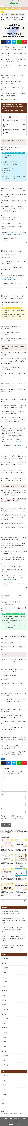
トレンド (4, 1094)
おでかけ (4, 1080)
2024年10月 (5, 1018)
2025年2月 (4, 1000)
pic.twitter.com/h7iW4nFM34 (15, 234)
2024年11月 (5, 1014)
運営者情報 (5, 1118)
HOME (3, 1111)
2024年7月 (4, 1032)
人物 (2, 11)
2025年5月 (4, 986)
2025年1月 (4, 1004)
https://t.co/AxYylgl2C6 (8, 277)
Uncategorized (5, 1075)
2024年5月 (4, 1041)
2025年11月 (5, 963)
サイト (3, 808)
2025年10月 (5, 967)
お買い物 (4, 1085)
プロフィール (14, 1121)
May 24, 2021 (20, 445)
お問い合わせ (23, 1118)
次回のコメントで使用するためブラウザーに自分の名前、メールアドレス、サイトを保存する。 (13, 818)
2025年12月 (5, 958)
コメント (4, 777)
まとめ (5, 132)
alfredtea (14, 3)
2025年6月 (4, 981)
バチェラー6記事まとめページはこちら (14, 8)
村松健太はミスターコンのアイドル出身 (14, 129)
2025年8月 (4, 972)
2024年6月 (4, 1037)
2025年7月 (4, 977)
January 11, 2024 (6, 285)
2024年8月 (4, 1028)
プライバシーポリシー (14, 1118)
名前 (3, 794)
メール (3, 801)
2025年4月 (4, 991)
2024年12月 (5, 1009)
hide (18, 117)
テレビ (3, 1089)
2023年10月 (5, 1065)
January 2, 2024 (6, 240)
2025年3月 (4, 995)
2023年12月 (5, 1055)
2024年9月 (4, 1023)
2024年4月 (4, 1046)
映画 (3, 1103)
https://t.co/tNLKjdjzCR (13, 232)
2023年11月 (5, 1060)
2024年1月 (4, 1051)
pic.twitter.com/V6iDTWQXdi (9, 279)
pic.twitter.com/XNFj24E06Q (9, 579)
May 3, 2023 (5, 585)
